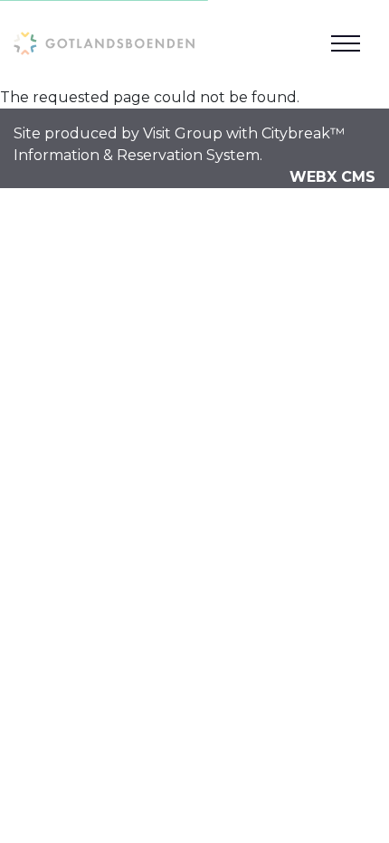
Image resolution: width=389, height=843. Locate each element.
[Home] (104, 43)
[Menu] (345, 43)
